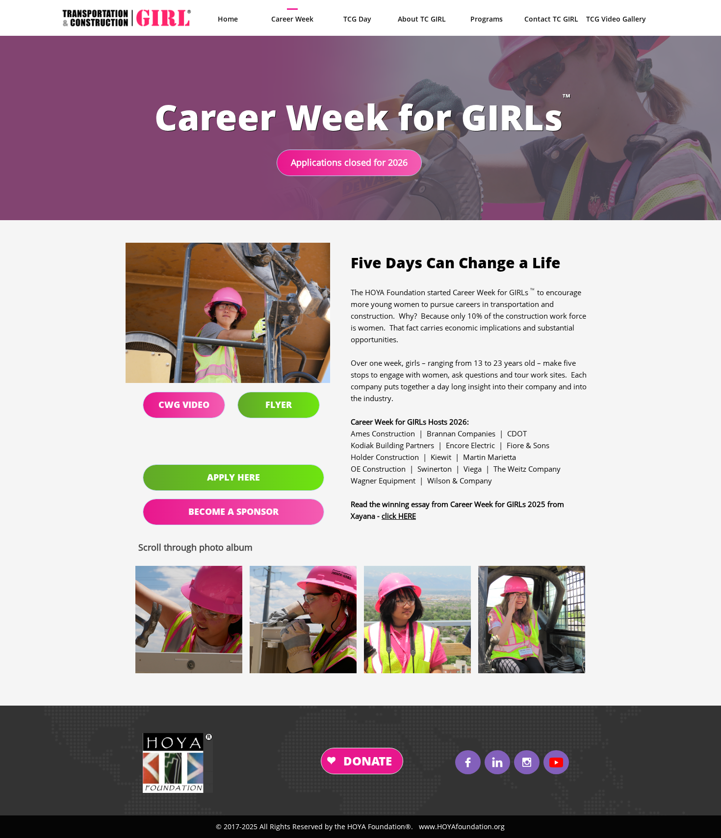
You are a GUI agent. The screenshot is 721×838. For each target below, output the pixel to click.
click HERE (399, 516)
